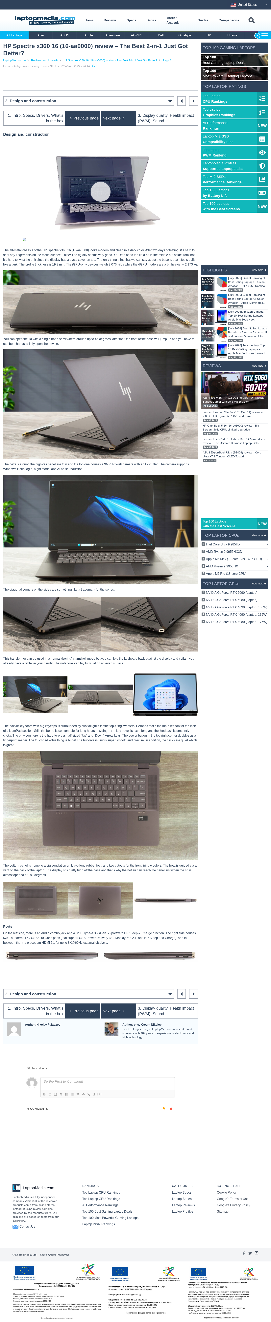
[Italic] (50, 1094)
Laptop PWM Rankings (98, 1224)
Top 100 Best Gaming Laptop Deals (107, 1211)
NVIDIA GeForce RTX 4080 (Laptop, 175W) (236, 622)
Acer (40, 35)
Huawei (232, 35)
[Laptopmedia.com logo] (46, 20)
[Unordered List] (72, 1094)
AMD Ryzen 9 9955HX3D (237, 551)
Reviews (110, 20)
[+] (99, 1093)
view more (257, 270)
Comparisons (229, 20)
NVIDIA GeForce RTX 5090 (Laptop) (231, 592)
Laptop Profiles (182, 1211)
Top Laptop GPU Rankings (101, 1199)
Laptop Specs (181, 1192)
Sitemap (223, 1211)
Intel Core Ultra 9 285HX (237, 544)
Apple (89, 35)
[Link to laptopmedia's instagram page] (257, 1254)
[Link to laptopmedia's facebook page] (244, 1254)
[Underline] (55, 1094)
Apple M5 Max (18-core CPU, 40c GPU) (237, 559)
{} (94, 1093)
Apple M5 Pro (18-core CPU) (237, 573)
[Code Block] (83, 1094)
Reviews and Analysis (44, 60)
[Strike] (61, 1094)
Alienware (113, 35)
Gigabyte (184, 35)
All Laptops (14, 35)
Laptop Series (182, 1199)
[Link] (89, 1094)
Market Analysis (173, 20)
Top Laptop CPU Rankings (101, 1192)
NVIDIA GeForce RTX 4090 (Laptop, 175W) (236, 614)
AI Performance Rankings (100, 1205)
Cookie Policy (226, 1192)
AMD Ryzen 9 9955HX (237, 566)
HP (209, 35)
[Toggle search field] (251, 20)
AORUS (136, 35)
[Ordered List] (66, 1094)
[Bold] (44, 1094)
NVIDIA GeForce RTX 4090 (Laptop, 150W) (236, 607)
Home (89, 20)
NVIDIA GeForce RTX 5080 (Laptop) (231, 600)
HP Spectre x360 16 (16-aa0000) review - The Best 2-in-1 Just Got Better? (110, 60)
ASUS (64, 35)
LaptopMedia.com (14, 60)
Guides (203, 20)
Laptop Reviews (183, 1205)
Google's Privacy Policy (233, 1205)
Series (151, 20)
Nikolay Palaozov (22, 66)
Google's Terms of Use (233, 1199)
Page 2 (167, 60)
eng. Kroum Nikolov (46, 66)
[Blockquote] (78, 1094)
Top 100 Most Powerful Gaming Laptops (110, 1218)
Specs (131, 20)
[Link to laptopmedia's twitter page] (250, 1254)
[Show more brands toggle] (264, 35)
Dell (161, 35)
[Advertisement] (100, 79)
